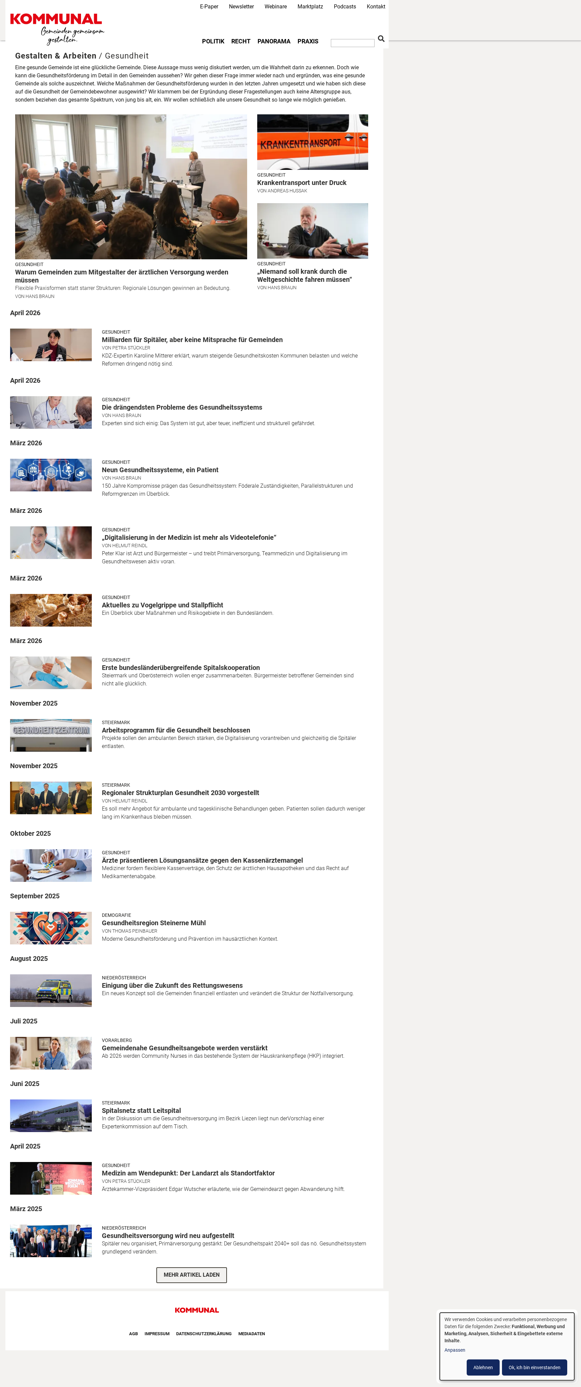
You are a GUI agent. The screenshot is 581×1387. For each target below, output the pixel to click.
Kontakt (376, 6)
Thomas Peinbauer (134, 931)
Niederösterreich (124, 977)
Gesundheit (29, 264)
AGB (133, 1333)
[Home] (58, 30)
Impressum (157, 1333)
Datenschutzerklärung (204, 1333)
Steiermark (116, 722)
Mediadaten (251, 1333)
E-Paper (209, 6)
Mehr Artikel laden (192, 1275)
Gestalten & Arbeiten (55, 56)
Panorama (274, 41)
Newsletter (241, 6)
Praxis (308, 41)
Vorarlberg (117, 1040)
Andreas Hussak (287, 190)
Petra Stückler (131, 347)
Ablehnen (483, 1367)
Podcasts (345, 6)
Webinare (276, 6)
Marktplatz (310, 6)
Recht (240, 41)
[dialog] (507, 1346)
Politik (213, 41)
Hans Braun (40, 296)
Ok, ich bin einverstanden (534, 1367)
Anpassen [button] (454, 1350)
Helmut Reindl (129, 545)
